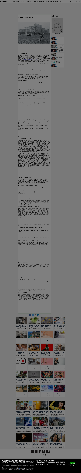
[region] (40, 466)
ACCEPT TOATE (72, 463)
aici (19, 468)
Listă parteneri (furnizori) (39, 466)
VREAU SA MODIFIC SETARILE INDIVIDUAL (72, 466)
